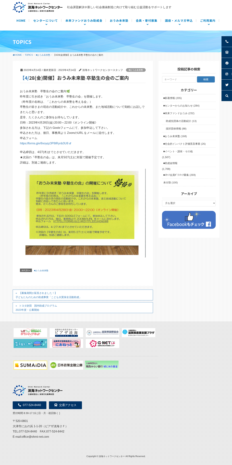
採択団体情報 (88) (176, 128)
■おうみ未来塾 (136, 70)
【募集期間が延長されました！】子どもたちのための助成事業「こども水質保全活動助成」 (49, 295)
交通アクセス (67, 405)
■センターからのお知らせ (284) (181, 105)
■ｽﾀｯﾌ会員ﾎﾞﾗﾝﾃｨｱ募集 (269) (179, 174)
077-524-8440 (32, 405)
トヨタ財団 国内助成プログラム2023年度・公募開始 (36, 307)
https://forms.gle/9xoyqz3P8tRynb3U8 (44, 143)
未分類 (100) (170, 182)
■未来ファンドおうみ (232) (178, 113)
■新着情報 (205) (172, 98)
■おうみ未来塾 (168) (175, 136)
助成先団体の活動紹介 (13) (181, 121)
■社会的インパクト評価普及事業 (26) (184, 143)
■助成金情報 (170, 163)
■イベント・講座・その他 (178, 151)
